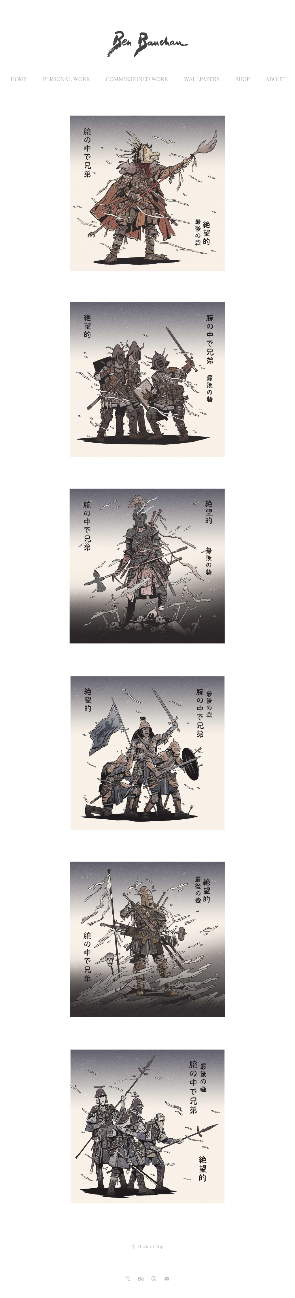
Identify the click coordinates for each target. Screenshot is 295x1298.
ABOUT (275, 79)
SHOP (242, 79)
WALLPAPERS (202, 79)
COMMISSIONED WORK (137, 79)
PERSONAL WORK (66, 79)
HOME (19, 79)
